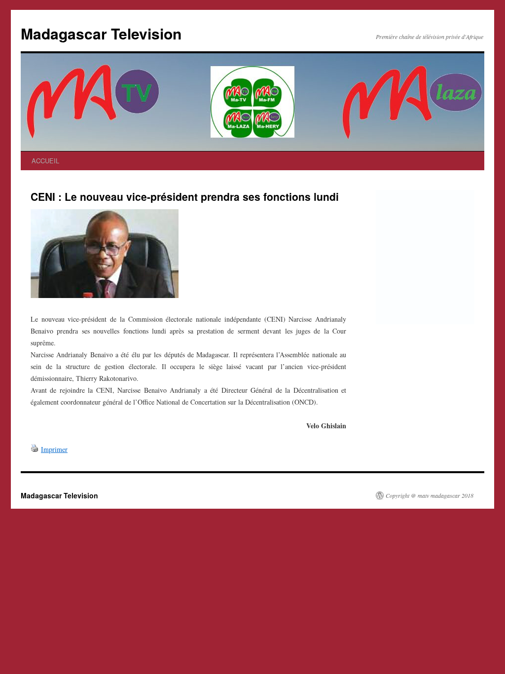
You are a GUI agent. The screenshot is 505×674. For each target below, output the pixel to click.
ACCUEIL (45, 160)
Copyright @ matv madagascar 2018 (429, 495)
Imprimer (54, 449)
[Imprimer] (34, 449)
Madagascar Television (101, 33)
